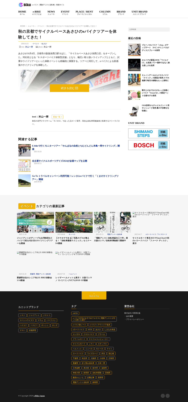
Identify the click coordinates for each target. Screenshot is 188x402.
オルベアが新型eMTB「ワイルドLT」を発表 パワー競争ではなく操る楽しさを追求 (156, 62)
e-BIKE (36, 12)
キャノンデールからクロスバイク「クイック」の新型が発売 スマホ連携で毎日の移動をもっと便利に (155, 77)
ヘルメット (73, 274)
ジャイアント (34, 315)
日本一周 (101, 363)
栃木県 (95, 368)
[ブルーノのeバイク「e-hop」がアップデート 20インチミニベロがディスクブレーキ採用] (134, 50)
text (22, 47)
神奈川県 (76, 373)
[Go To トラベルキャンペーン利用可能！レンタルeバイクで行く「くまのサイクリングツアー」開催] (24, 180)
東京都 (86, 368)
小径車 (102, 358)
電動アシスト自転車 (114, 234)
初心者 (111, 353)
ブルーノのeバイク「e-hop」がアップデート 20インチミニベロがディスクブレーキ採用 (155, 47)
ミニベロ (88, 349)
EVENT (65, 12)
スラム (40, 320)
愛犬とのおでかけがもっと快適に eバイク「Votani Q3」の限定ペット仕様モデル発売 (156, 93)
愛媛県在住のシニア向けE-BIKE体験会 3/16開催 (35, 279)
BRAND (121, 12)
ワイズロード (162, 234)
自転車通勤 (96, 373)
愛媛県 (32, 274)
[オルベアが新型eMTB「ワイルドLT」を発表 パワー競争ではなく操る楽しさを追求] (134, 65)
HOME (22, 12)
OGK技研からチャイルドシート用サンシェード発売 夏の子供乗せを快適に (155, 108)
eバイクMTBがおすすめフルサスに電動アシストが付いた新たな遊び (94, 319)
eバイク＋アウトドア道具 (100, 325)
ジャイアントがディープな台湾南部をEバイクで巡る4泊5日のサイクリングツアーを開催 (35, 240)
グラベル (101, 334)
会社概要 (129, 316)
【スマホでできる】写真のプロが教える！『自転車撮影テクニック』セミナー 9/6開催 (73, 240)
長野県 (100, 377)
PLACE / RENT (84, 12)
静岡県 (95, 382)
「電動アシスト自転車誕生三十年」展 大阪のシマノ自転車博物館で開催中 (112, 239)
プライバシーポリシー (135, 319)
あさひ (44, 44)
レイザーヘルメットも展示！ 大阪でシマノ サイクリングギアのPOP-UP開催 (73, 279)
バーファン (51, 320)
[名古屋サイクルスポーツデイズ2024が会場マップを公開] (24, 165)
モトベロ (72, 234)
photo (40, 47)
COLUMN (105, 12)
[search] (168, 29)
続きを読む (68, 88)
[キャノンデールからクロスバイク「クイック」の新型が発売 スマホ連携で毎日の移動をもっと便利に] (134, 80)
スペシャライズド (27, 320)
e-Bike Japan (39, 396)
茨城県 (107, 373)
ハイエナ (23, 325)
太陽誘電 (32, 330)
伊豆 (103, 353)
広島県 (111, 358)
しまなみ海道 (109, 329)
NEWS (51, 12)
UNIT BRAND (139, 12)
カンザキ (76, 334)
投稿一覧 (56, 117)
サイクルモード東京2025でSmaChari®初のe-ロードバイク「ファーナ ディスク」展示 (151, 240)
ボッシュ (44, 325)
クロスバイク (89, 334)
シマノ (22, 315)
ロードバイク (78, 353)
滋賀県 (104, 368)
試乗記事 (90, 377)
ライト (109, 349)
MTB (90, 329)
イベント (35, 44)
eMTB (75, 313)
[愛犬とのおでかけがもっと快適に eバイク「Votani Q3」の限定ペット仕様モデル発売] (134, 95)
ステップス (102, 344)
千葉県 (75, 358)
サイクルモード (79, 344)
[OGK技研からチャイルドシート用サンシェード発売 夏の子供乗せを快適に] (134, 110)
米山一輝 (29, 47)
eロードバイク (151, 234)
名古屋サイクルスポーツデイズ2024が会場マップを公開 (59, 161)
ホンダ (54, 325)
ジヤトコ (46, 315)
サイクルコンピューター (99, 339)
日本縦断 (76, 368)
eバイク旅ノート (79, 325)
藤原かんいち (78, 377)
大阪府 (93, 358)
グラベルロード (79, 339)
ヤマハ (22, 330)
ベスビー (34, 325)
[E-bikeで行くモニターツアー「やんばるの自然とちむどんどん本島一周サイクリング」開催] (24, 150)
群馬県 (86, 373)
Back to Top (94, 296)
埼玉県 (84, 358)
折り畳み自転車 (88, 363)
